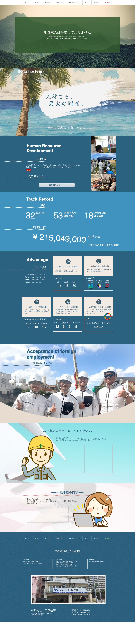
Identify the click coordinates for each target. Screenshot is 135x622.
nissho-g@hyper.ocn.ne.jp (86, 614)
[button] (57, 185)
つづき (28, 170)
